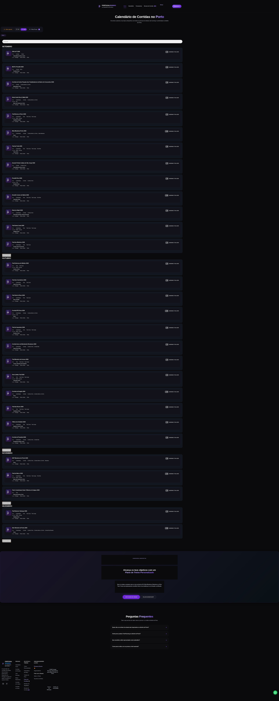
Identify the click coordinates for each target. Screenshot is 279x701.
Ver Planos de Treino (131, 597)
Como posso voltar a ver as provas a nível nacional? (125, 646)
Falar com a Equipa (39, 673)
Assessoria (177, 6)
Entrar (161, 4)
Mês (18, 29)
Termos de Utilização (49, 688)
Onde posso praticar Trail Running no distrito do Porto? (126, 633)
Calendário (131, 6)
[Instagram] (3, 683)
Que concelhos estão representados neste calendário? (126, 640)
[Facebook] (6, 683)
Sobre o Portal (37, 676)
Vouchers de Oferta (38, 678)
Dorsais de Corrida (150, 6)
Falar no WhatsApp (148, 597)
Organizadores (37, 670)
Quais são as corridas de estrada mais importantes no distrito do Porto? (130, 627)
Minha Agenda (9, 29)
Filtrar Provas (35, 29)
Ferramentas (139, 6)
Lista (24, 29)
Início (125, 6)
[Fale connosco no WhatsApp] (275, 692)
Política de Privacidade (55, 687)
